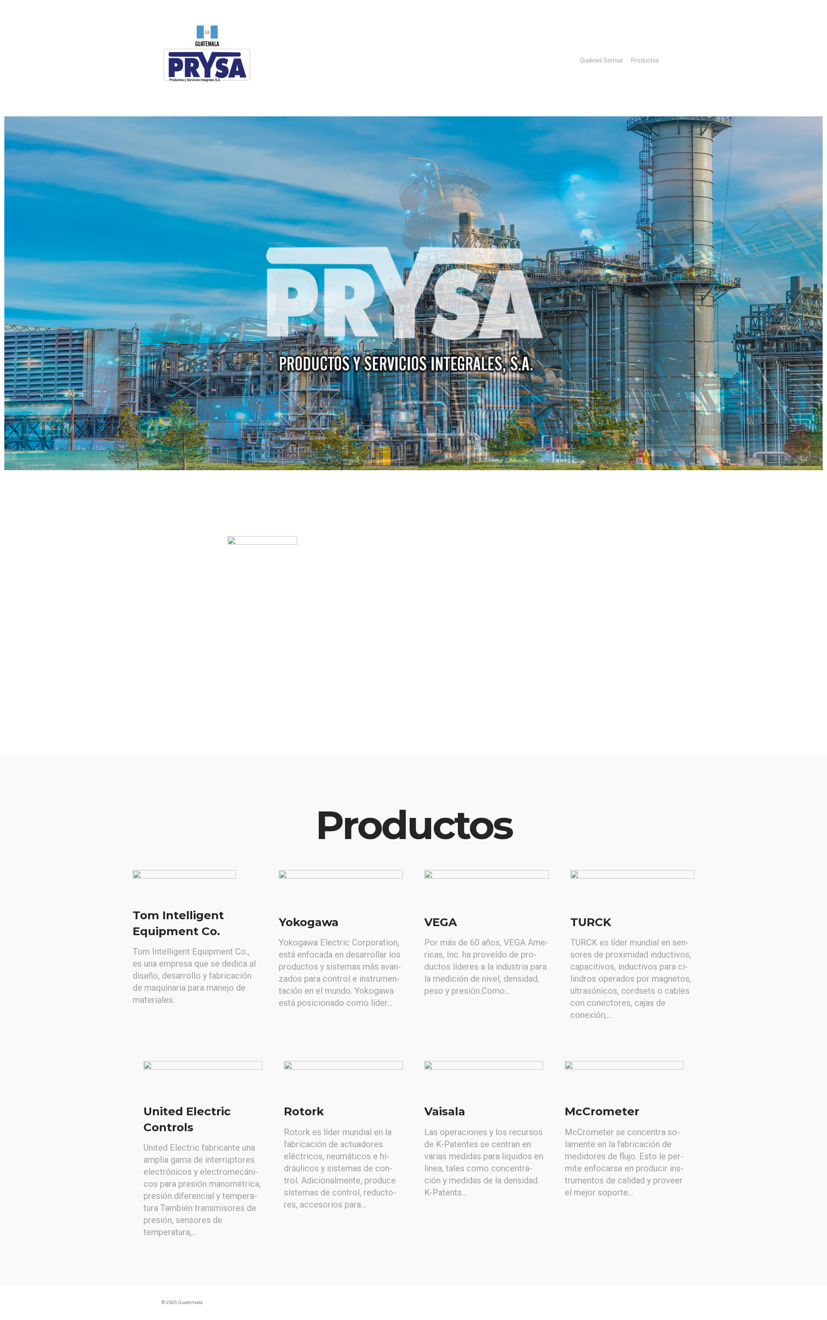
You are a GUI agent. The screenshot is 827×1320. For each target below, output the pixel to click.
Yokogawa (309, 922)
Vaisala (444, 1111)
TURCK (590, 922)
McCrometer (602, 1111)
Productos (645, 60)
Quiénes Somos (601, 60)
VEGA (440, 922)
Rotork (304, 1111)
